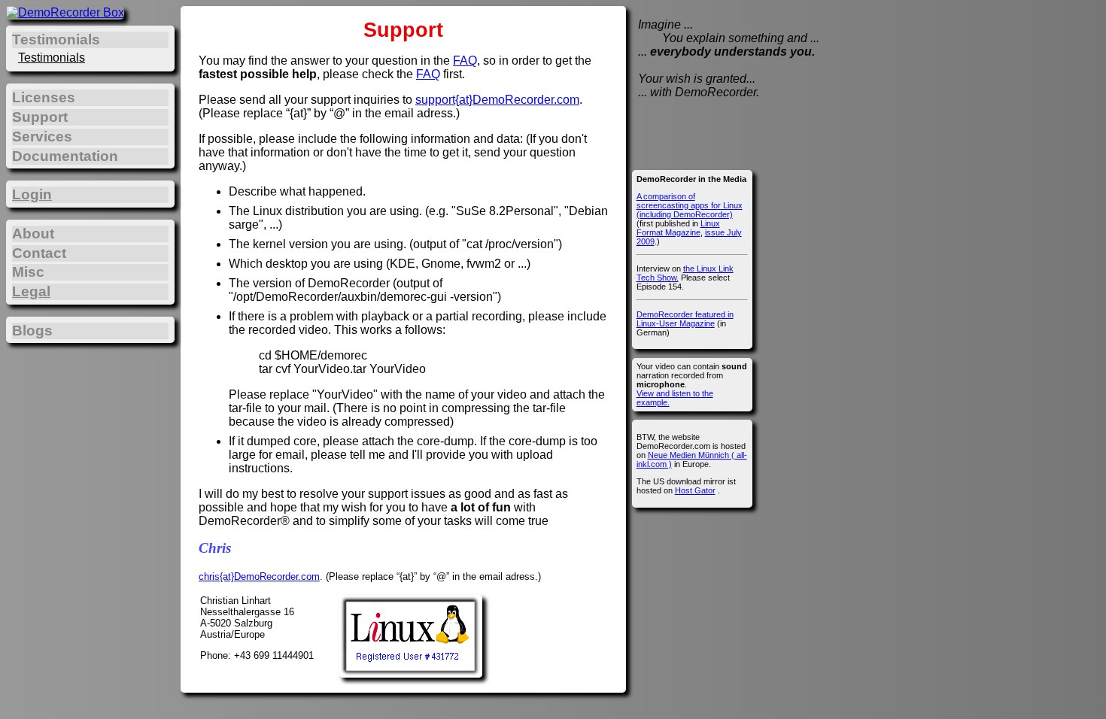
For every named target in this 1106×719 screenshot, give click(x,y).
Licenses (43, 97)
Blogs (32, 330)
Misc (28, 272)
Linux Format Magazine (678, 228)
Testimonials (51, 57)
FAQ (465, 60)
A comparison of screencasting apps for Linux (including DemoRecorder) (690, 205)
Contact (39, 253)
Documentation (65, 156)
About (33, 233)
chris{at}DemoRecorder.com (259, 576)
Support (40, 117)
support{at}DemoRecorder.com (497, 99)
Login (32, 194)
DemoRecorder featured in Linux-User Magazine (685, 319)
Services (42, 136)
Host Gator (695, 490)
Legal (31, 291)
